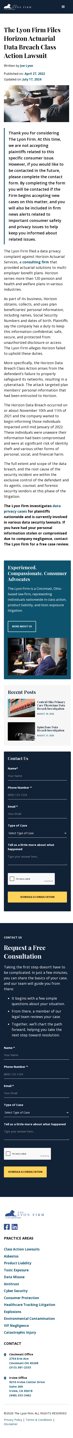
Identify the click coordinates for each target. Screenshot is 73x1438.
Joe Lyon (26, 65)
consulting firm (35, 262)
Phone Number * (20, 787)
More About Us (22, 626)
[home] (17, 7)
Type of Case (17, 825)
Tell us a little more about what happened (31, 847)
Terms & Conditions (39, 1420)
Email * (13, 806)
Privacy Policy (13, 1420)
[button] (63, 7)
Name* (13, 768)
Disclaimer (11, 1424)
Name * (9, 1048)
